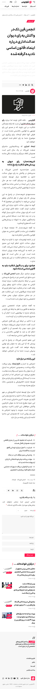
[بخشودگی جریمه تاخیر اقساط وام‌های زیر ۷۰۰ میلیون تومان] (7, 603)
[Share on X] (32, 85)
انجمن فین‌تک (21, 480)
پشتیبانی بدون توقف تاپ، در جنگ (20, 455)
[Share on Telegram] (23, 85)
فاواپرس (27, 91)
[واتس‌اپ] (3, 678)
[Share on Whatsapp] (29, 85)
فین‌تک (9, 615)
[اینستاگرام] (11, 678)
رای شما (32, 510)
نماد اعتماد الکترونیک (29, 483)
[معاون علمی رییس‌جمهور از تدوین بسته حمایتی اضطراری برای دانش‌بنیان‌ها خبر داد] (7, 570)
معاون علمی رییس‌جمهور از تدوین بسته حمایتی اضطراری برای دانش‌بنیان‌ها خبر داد (25, 572)
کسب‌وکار (30, 21)
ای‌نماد (14, 480)
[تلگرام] (6, 678)
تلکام (10, 585)
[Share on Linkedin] (26, 85)
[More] (20, 85)
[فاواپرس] (26, 2)
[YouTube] (14, 678)
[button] (33, 2)
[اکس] (17, 678)
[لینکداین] (8, 678)
